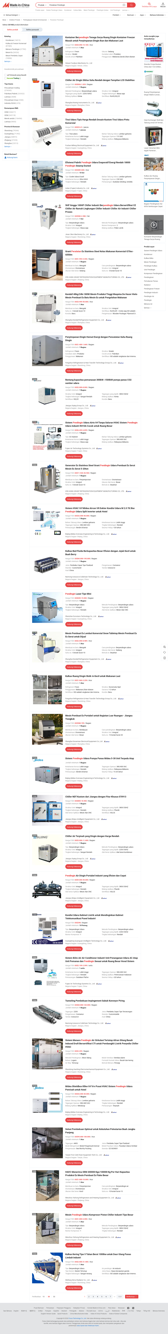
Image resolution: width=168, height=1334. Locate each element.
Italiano (81, 1311)
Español (56, 1311)
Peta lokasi (111, 1308)
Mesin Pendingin (89, 10)
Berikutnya (130, 1296)
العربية (107, 1311)
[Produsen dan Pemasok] (15, 5)
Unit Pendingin (115, 10)
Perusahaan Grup (13, 100)
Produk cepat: (40, 10)
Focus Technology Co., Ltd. (77, 1318)
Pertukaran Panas (151, 281)
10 (44, 1296)
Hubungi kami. (12, 157)
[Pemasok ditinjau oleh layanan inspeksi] (15, 75)
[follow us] (133, 1308)
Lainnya (10, 97)
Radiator (147, 285)
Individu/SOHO (12, 103)
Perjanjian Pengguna (64, 1308)
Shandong (11, 130)
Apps (142, 15)
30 (49, 1297)
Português (72, 1311)
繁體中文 (33, 1311)
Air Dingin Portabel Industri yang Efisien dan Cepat (95, 875)
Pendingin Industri (151, 292)
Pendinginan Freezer (152, 288)
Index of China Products (99, 1314)
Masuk (163, 6)
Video (35, 37)
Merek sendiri (13, 118)
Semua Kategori (12, 15)
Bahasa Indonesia (159, 1311)
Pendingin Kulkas (102, 10)
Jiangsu (10, 137)
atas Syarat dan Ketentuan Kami (88, 1325)
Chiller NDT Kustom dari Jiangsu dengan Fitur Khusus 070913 (95, 796)
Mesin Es (12, 52)
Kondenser (13, 40)
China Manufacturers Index (79, 1314)
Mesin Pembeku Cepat (14, 56)
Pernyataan (50, 1308)
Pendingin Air (149, 296)
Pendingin (148, 300)
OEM (10, 115)
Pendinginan (149, 277)
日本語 (40, 1311)
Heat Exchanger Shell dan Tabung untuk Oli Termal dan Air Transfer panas (153, 122)
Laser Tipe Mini (78, 594)
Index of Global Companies (118, 1314)
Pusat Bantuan (39, 1308)
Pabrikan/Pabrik (14, 93)
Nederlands (116, 1311)
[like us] (128, 1308)
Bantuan (130, 15)
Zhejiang (10, 140)
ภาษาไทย (131, 1311)
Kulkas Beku (78, 10)
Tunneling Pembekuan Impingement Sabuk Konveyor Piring (95, 1000)
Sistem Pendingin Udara (54, 10)
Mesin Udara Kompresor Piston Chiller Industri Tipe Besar (99, 1214)
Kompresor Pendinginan (153, 273)
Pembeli (116, 15)
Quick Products (62, 1314)
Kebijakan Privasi (79, 1308)
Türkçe (138, 1311)
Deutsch (64, 1311)
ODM (10, 112)
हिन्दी (123, 1311)
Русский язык (91, 1311)
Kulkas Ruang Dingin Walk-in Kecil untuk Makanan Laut (92, 676)
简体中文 (24, 1311)
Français (48, 1311)
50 (54, 1296)
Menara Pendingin (16, 49)
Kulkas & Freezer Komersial (16, 44)
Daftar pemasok (32, 30)
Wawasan (121, 1308)
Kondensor (68, 10)
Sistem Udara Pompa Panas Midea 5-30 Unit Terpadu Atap (99, 758)
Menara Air (148, 304)
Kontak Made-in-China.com (96, 1308)
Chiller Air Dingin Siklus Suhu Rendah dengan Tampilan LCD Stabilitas (100, 80)
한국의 (100, 1311)
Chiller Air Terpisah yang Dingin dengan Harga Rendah (92, 836)
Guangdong (12, 133)
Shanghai (11, 143)
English (16, 1311)
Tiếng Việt (146, 1311)
